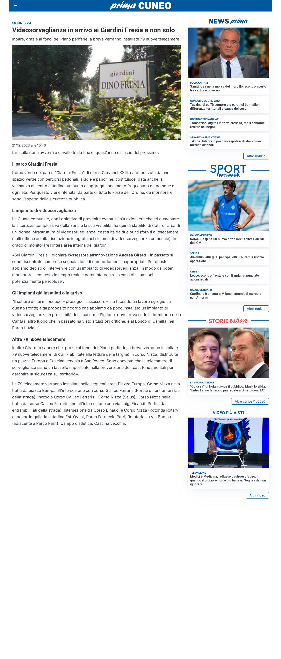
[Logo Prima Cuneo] (140, 5)
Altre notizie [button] (256, 156)
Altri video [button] (257, 495)
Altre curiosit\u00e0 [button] (250, 401)
